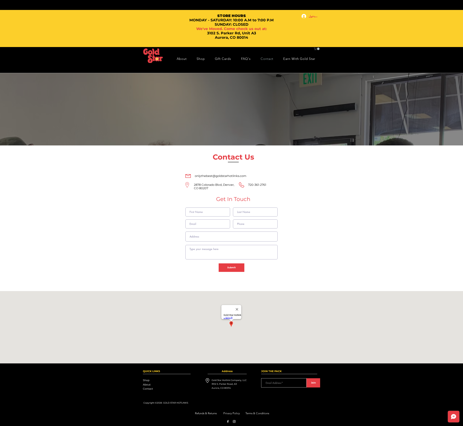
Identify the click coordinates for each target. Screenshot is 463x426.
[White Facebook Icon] (228, 421)
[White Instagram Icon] (234, 421)
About (147, 384)
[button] (317, 49)
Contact (148, 388)
